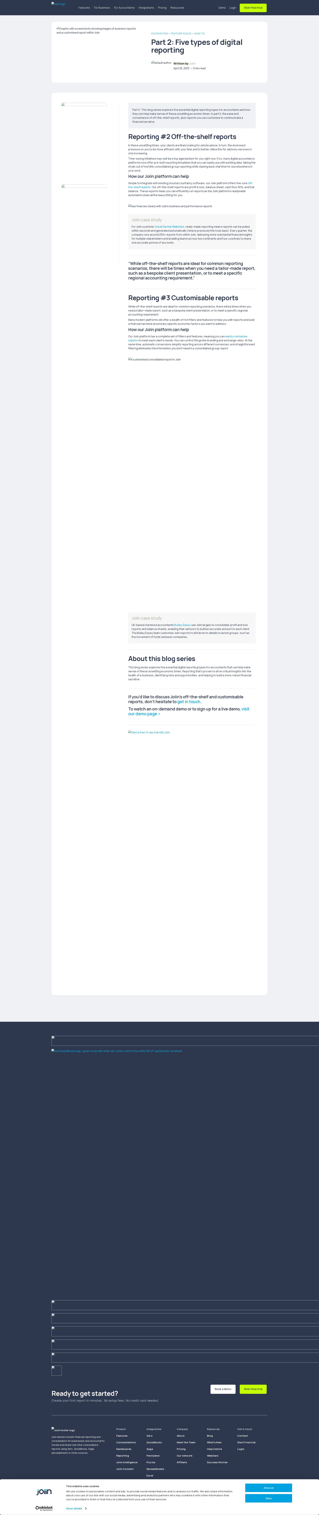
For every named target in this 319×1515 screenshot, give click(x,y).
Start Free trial (246, 1442)
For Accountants (124, 7)
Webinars (212, 1455)
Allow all (269, 1488)
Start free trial (253, 7)
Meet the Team (186, 1442)
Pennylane (153, 1455)
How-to (199, 33)
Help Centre (214, 1449)
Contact (242, 1435)
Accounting (159, 33)
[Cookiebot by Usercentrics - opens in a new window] (44, 1508)
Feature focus (181, 33)
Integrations (146, 7)
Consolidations (126, 1442)
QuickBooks (154, 1442)
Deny (269, 1498)
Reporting (122, 1455)
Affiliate (182, 1462)
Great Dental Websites (169, 226)
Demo (222, 7)
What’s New (214, 1442)
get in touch (188, 701)
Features (84, 7)
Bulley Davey (182, 625)
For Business (102, 7)
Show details (74, 1508)
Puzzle (151, 1462)
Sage (150, 1449)
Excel (150, 1475)
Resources (177, 7)
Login (232, 7)
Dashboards (123, 1449)
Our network (184, 1455)
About (181, 1435)
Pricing (162, 7)
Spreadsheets (155, 1469)
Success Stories (217, 1462)
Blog (210, 1435)
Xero (150, 1435)
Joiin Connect (125, 1469)
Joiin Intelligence (127, 1462)
